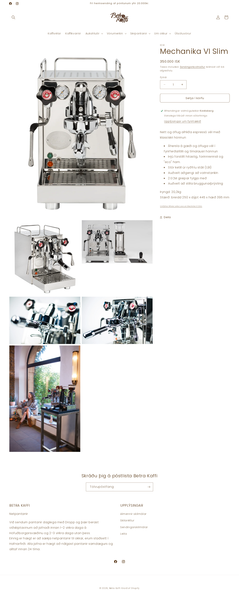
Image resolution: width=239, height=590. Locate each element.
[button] (13, 17)
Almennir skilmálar (133, 514)
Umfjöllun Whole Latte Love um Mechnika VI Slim (181, 206)
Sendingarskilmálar (134, 527)
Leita (123, 534)
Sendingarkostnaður (192, 66)
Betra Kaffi (115, 588)
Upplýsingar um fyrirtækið (182, 121)
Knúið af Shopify (130, 588)
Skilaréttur (127, 520)
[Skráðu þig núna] (149, 487)
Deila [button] (167, 217)
